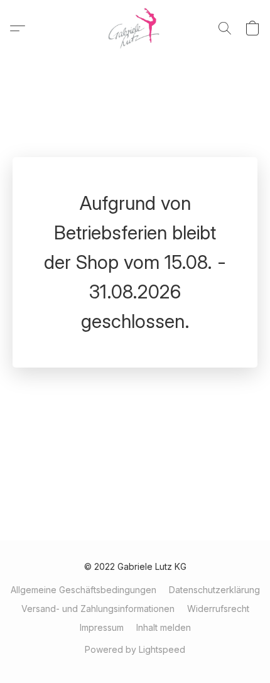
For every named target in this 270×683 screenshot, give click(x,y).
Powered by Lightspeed (135, 649)
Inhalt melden (163, 627)
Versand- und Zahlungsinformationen (98, 608)
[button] (135, 28)
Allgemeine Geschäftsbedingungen (83, 589)
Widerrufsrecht (218, 608)
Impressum (102, 627)
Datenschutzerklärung (214, 589)
